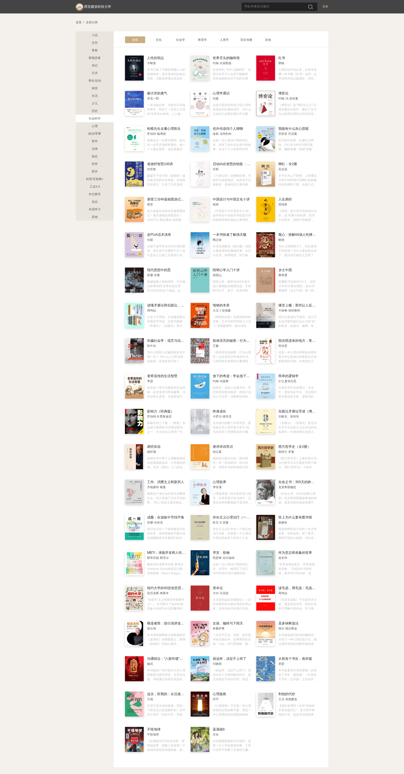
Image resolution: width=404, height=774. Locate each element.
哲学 (95, 141)
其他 (95, 217)
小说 (95, 35)
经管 (95, 164)
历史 (95, 111)
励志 (95, 156)
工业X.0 (95, 186)
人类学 (224, 39)
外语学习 (95, 209)
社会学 (180, 39)
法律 (95, 148)
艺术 (95, 73)
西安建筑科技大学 (97, 6)
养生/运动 (94, 80)
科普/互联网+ (94, 179)
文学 (95, 42)
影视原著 (95, 58)
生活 (95, 95)
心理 (95, 126)
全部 (135, 39)
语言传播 (246, 39)
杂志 (95, 201)
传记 (95, 65)
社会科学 (95, 118)
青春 (95, 50)
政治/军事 (94, 133)
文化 (159, 39)
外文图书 (95, 194)
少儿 (95, 103)
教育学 (202, 39)
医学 (95, 171)
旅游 (95, 88)
